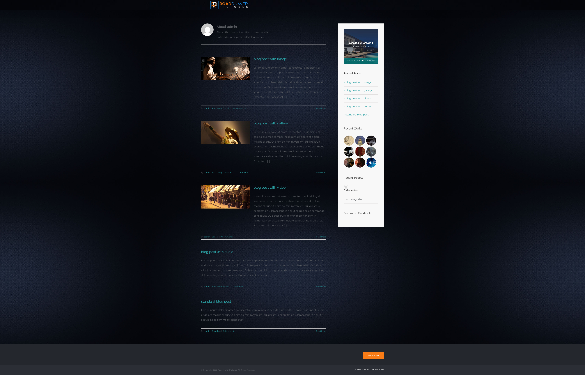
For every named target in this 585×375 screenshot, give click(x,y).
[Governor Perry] (360, 162)
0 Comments (239, 108)
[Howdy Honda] (349, 151)
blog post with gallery (271, 123)
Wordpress (229, 172)
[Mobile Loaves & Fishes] (371, 151)
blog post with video (270, 187)
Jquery (215, 237)
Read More (321, 108)
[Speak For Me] (360, 151)
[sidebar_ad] (361, 30)
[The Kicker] (349, 140)
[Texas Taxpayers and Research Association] (360, 140)
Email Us (379, 369)
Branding (227, 108)
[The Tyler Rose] (371, 140)
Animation (217, 108)
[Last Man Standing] (371, 162)
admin (207, 108)
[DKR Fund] (349, 162)
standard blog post (216, 301)
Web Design (217, 172)
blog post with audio (217, 252)
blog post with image (270, 59)
